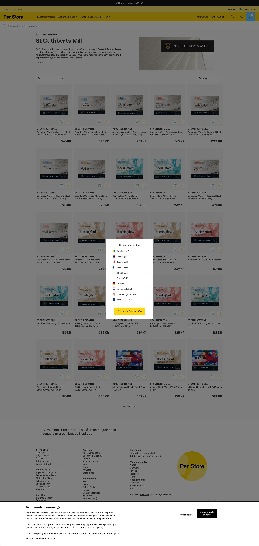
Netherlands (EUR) (125, 289)
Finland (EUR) (123, 267)
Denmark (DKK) (123, 262)
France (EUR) (122, 278)
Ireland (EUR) (122, 273)
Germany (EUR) (123, 283)
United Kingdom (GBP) (127, 294)
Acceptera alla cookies (207, 513)
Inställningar (185, 514)
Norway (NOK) (123, 256)
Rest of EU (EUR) (124, 300)
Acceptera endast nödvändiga (41, 538)
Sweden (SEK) (123, 251)
